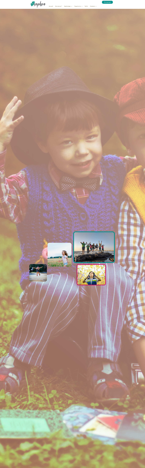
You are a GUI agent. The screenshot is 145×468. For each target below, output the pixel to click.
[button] (107, 2)
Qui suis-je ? (58, 6)
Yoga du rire (77, 6)
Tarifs (86, 6)
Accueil (51, 6)
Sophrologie (67, 6)
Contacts (92, 6)
